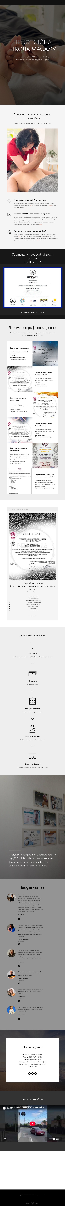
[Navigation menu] (62, 2)
